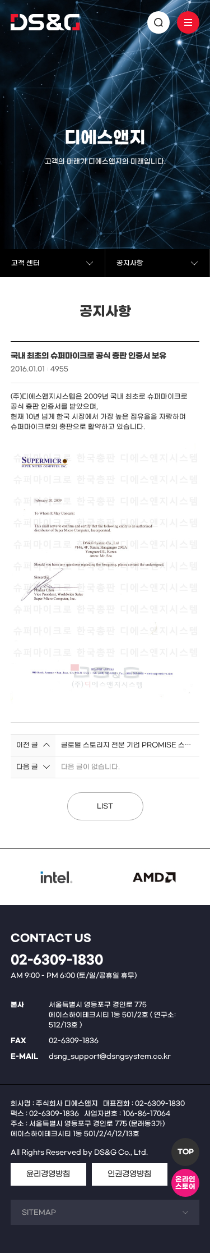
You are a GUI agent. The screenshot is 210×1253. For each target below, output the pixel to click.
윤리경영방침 (48, 1174)
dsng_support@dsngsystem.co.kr (110, 1057)
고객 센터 (25, 263)
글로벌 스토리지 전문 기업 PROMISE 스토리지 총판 (127, 745)
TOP (186, 1152)
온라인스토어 (185, 1183)
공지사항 (129, 263)
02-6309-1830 (57, 960)
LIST (105, 806)
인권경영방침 (129, 1174)
